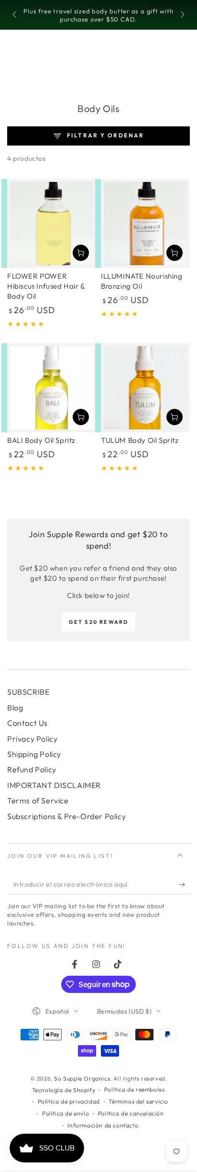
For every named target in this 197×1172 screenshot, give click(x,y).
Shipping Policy (34, 754)
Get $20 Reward (99, 622)
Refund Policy (31, 769)
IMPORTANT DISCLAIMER (54, 785)
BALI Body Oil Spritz (41, 440)
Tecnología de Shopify (64, 1089)
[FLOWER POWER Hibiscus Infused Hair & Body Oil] (51, 223)
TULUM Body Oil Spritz (140, 440)
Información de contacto (102, 1125)
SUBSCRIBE (28, 692)
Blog (15, 707)
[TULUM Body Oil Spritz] (145, 387)
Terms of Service (38, 800)
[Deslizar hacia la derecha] (182, 15)
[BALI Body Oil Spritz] (51, 387)
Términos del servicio (138, 1101)
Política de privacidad (69, 1101)
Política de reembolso (134, 1089)
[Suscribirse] (184, 884)
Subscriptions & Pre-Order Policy (66, 816)
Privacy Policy (32, 739)
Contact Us (27, 723)
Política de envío (65, 1113)
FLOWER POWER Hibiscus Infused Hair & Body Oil (46, 286)
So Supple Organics (82, 1078)
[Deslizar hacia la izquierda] (15, 15)
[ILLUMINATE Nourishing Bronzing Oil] (145, 223)
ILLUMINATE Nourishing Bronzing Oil (142, 281)
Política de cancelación (131, 1113)
